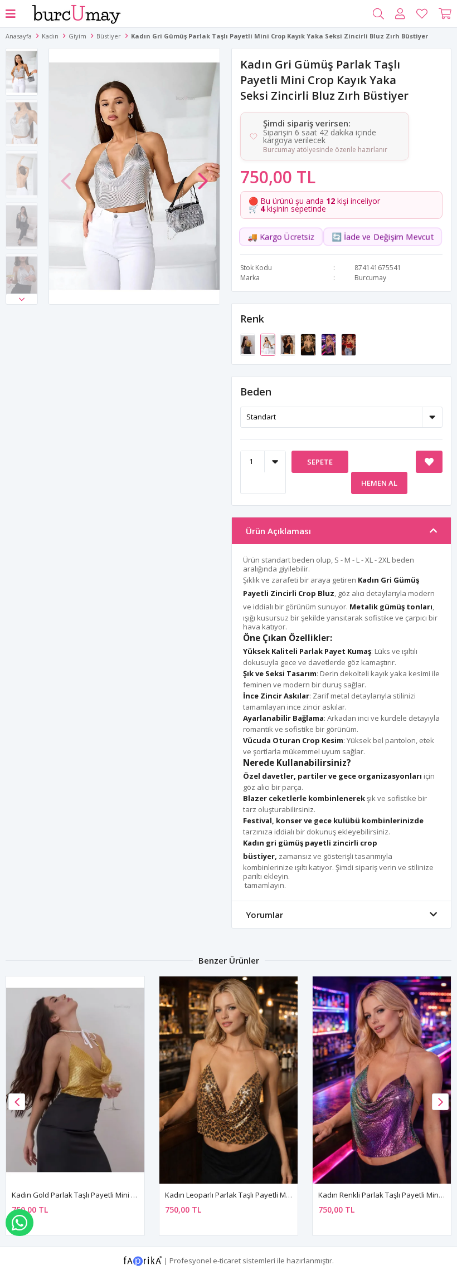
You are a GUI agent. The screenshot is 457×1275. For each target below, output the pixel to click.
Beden (255, 391)
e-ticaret (227, 1260)
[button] (22, 299)
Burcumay (370, 277)
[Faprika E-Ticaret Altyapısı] (143, 1260)
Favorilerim (421, 13)
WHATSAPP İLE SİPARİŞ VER (19, 1222)
